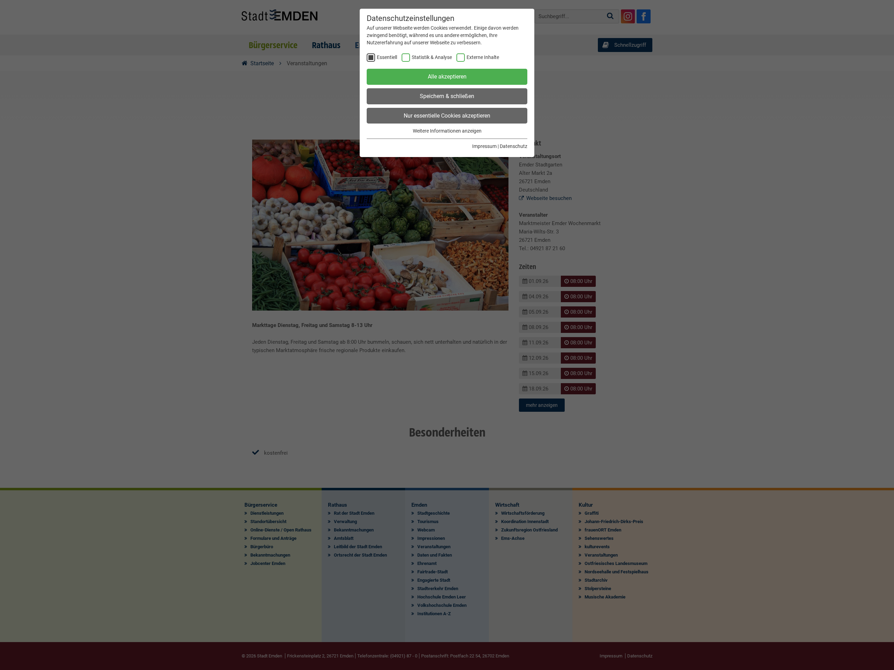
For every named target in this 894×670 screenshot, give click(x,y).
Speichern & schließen (447, 96)
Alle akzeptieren (447, 76)
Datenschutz (513, 146)
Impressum (484, 146)
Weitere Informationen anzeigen (447, 131)
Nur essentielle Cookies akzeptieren (447, 115)
